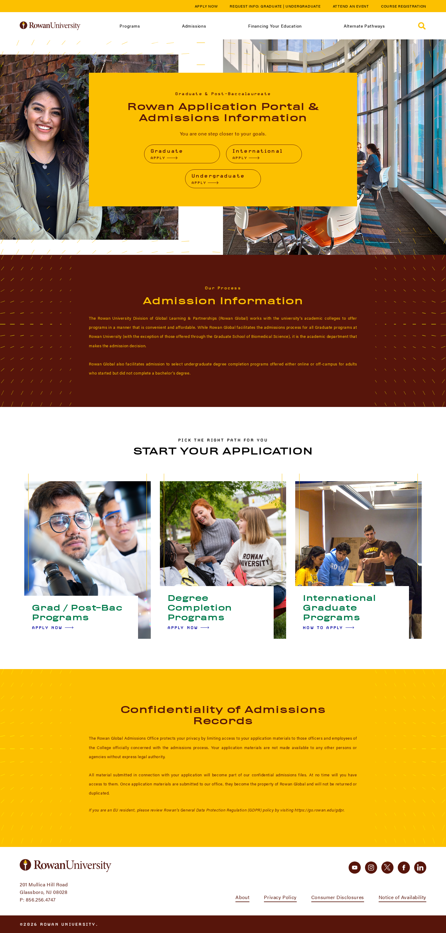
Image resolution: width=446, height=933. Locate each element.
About (242, 897)
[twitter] (387, 867)
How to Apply (323, 627)
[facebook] (404, 867)
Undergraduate (303, 6)
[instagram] (371, 867)
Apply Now (206, 6)
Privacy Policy (280, 897)
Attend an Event (351, 6)
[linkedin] (420, 867)
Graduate (271, 6)
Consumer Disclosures (337, 897)
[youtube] (355, 867)
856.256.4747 (41, 899)
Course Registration (403, 6)
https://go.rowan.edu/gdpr (319, 810)
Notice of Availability (402, 897)
